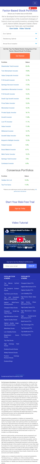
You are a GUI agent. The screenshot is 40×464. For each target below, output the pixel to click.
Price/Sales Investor (8, 103)
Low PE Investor (6, 122)
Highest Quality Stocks (10, 319)
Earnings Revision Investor (10, 85)
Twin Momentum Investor (9, 71)
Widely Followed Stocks (11, 352)
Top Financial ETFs (26, 328)
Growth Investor (6, 117)
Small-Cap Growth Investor (10, 99)
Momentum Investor (8, 108)
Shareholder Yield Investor (10, 66)
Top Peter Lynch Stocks (11, 294)
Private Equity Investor (8, 112)
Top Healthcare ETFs (27, 331)
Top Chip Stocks (8, 340)
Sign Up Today (20, 208)
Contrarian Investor (7, 163)
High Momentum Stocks (11, 316)
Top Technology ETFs (27, 324)
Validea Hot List (6, 180)
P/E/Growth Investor (8, 94)
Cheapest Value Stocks (11, 307)
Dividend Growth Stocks (11, 349)
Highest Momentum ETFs (28, 286)
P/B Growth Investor (8, 80)
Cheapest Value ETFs (27, 283)
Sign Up (31, 266)
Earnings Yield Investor (8, 159)
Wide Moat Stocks (9, 328)
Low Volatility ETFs (26, 293)
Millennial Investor (7, 131)
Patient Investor (6, 145)
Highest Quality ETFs (27, 290)
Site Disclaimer (20, 375)
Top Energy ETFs (26, 335)
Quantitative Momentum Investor (12, 89)
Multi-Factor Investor (8, 154)
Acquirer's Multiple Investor (10, 140)
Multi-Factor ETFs (26, 321)
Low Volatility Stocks (10, 332)
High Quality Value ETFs (28, 307)
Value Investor (6, 126)
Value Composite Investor (9, 75)
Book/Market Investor (8, 149)
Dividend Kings (8, 361)
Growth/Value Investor (8, 136)
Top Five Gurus (6, 185)
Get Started (20, 56)
